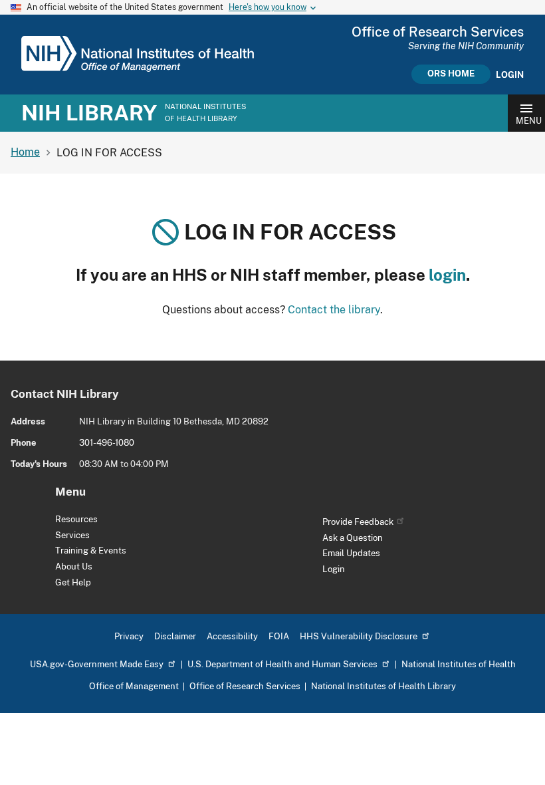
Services (72, 535)
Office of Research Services (244, 686)
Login (510, 75)
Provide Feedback (357, 522)
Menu (529, 121)
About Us (73, 566)
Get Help (73, 582)
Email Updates (351, 553)
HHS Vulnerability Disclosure (358, 636)
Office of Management (134, 686)
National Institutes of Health (458, 664)
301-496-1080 (106, 443)
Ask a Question (352, 538)
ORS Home (451, 73)
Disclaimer (175, 636)
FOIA (279, 636)
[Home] (137, 68)
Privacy (129, 636)
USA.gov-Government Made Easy (97, 664)
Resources (76, 519)
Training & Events (90, 550)
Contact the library (334, 309)
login (447, 274)
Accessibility (232, 636)
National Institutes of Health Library (383, 686)
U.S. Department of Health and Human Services (282, 664)
